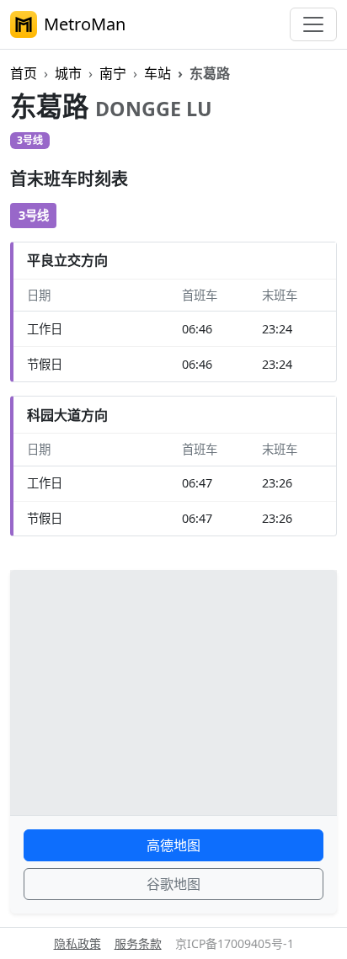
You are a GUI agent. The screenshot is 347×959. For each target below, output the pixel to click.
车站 (157, 73)
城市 (68, 73)
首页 (23, 73)
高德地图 (173, 845)
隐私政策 (77, 943)
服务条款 (138, 943)
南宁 (112, 73)
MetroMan (84, 24)
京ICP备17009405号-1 (234, 943)
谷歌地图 (173, 884)
